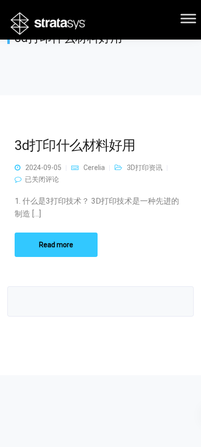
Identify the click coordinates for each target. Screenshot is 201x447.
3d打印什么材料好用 (75, 145)
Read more (56, 245)
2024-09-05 (43, 167)
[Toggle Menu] (188, 18)
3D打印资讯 (144, 167)
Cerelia (94, 167)
